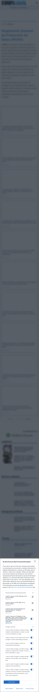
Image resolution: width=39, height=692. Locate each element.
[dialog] (19, 625)
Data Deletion (9, 688)
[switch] (32, 597)
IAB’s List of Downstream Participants (21, 587)
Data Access (19, 688)
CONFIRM (11, 682)
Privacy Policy (30, 688)
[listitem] (19, 593)
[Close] (35, 562)
